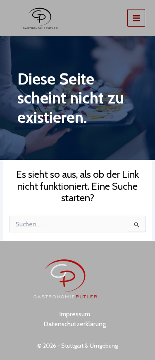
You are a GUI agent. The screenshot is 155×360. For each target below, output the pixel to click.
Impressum (74, 314)
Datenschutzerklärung (74, 324)
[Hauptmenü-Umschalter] (136, 18)
